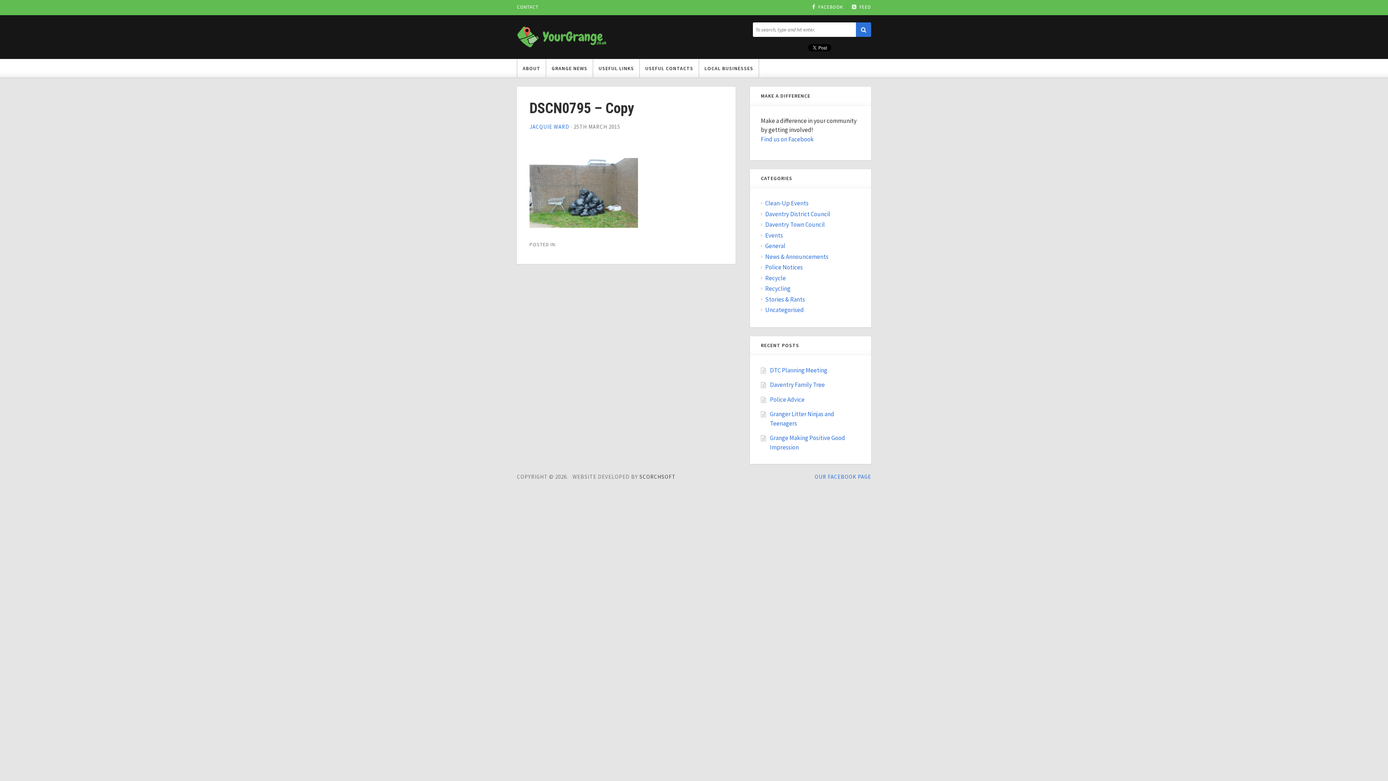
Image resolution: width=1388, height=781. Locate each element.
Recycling (778, 289)
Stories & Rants (785, 299)
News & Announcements (796, 257)
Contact (528, 7)
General (775, 246)
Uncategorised (784, 310)
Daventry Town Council (795, 225)
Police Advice (787, 400)
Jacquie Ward (549, 126)
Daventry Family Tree (797, 385)
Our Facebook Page (843, 476)
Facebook (830, 7)
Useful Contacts (669, 68)
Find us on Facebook (787, 139)
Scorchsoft (657, 476)
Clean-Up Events (787, 203)
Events (774, 235)
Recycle (775, 278)
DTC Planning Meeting (798, 370)
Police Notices (784, 267)
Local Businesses (728, 68)
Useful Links (616, 68)
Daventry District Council (797, 214)
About (531, 68)
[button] (863, 29)
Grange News (569, 68)
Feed (865, 7)
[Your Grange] (562, 36)
